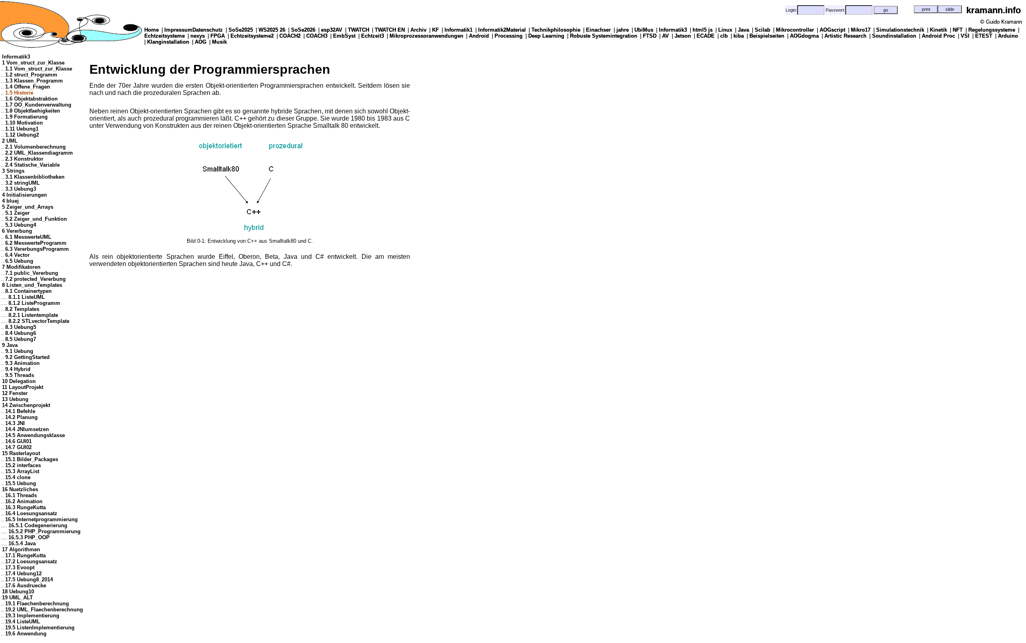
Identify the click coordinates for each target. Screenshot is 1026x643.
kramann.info (993, 10)
